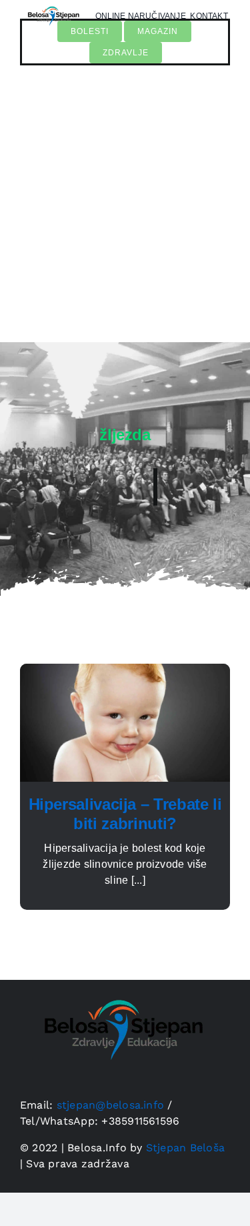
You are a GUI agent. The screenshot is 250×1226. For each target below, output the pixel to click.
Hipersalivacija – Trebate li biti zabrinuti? (125, 813)
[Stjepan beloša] (120, 985)
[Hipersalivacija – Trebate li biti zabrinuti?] (125, 671)
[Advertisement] (125, 210)
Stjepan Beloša (185, 1147)
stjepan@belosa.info (111, 1105)
